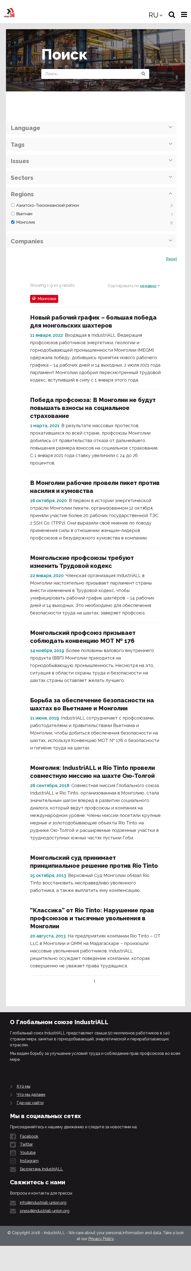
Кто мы (23, 1086)
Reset (171, 259)
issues (20, 161)
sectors (22, 177)
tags (18, 144)
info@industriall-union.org (43, 1202)
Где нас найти (30, 1102)
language (25, 128)
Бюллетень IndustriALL (41, 1169)
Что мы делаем (31, 1094)
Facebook (29, 1136)
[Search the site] (143, 74)
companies (27, 241)
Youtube (28, 1152)
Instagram (29, 1160)
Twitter (26, 1144)
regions (22, 194)
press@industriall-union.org (44, 1210)
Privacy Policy (101, 1238)
